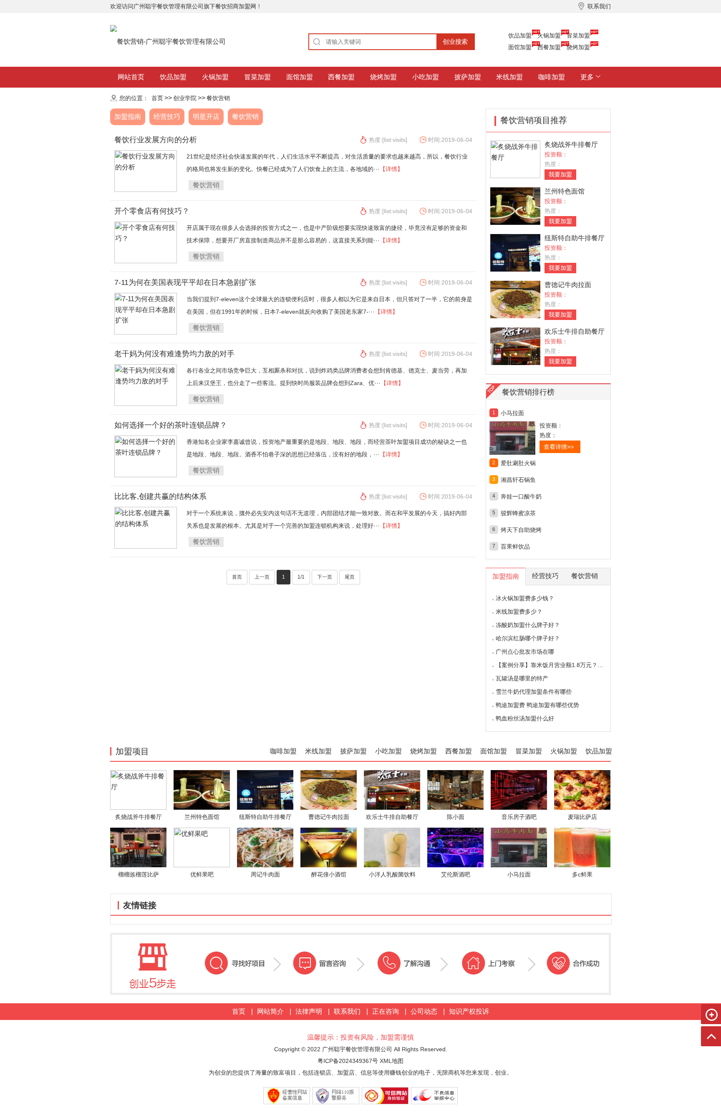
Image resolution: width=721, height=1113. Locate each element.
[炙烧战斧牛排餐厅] (515, 158)
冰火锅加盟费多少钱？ (525, 598)
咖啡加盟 (551, 77)
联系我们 (347, 1011)
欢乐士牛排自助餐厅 (575, 331)
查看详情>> (559, 446)
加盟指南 (127, 116)
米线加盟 (509, 77)
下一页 (324, 577)
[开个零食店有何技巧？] (145, 241)
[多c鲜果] (582, 847)
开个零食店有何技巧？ (151, 211)
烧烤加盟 (578, 47)
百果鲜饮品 (515, 546)
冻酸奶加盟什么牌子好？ (528, 625)
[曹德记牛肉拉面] (515, 298)
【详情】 (391, 169)
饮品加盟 (520, 35)
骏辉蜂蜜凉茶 (518, 513)
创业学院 (185, 98)
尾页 (350, 577)
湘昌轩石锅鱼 (518, 479)
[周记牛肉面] (265, 847)
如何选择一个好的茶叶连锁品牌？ (170, 425)
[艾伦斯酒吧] (455, 847)
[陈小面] (455, 789)
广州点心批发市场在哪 (525, 651)
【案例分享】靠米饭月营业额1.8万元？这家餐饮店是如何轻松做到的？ (587, 665)
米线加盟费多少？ (519, 611)
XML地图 (391, 1061)
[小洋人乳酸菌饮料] (392, 847)
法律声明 (308, 1011)
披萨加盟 (467, 77)
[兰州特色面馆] (515, 205)
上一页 (262, 577)
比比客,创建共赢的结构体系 (160, 496)
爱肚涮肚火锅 (518, 463)
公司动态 (424, 1011)
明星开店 (206, 116)
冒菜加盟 (578, 35)
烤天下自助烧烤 (521, 529)
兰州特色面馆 (565, 191)
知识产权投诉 (469, 1011)
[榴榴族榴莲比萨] (138, 847)
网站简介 (270, 1011)
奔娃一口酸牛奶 (521, 496)
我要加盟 (560, 174)
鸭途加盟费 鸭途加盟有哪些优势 (537, 705)
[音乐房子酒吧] (519, 789)
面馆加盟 (520, 47)
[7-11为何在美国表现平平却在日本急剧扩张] (145, 313)
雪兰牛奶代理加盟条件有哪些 (534, 691)
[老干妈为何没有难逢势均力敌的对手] (145, 384)
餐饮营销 (218, 98)
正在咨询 (385, 1011)
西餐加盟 (549, 47)
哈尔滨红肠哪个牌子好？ (528, 638)
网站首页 (131, 77)
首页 (157, 98)
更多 (587, 77)
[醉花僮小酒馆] (328, 847)
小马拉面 (512, 413)
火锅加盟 (549, 35)
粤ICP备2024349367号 (348, 1061)
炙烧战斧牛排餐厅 (571, 144)
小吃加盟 (425, 77)
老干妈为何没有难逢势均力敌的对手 (174, 354)
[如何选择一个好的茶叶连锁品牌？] (145, 455)
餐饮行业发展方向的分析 (155, 140)
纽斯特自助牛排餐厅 (575, 238)
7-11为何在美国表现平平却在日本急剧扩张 (185, 282)
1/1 (301, 577)
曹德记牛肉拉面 (568, 284)
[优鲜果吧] (202, 847)
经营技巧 (167, 116)
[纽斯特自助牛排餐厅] (515, 252)
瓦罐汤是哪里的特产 (522, 678)
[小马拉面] (530, 438)
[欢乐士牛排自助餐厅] (515, 345)
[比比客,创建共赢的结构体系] (145, 527)
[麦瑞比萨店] (582, 789)
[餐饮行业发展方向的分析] (145, 170)
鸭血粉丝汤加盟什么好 (525, 718)
